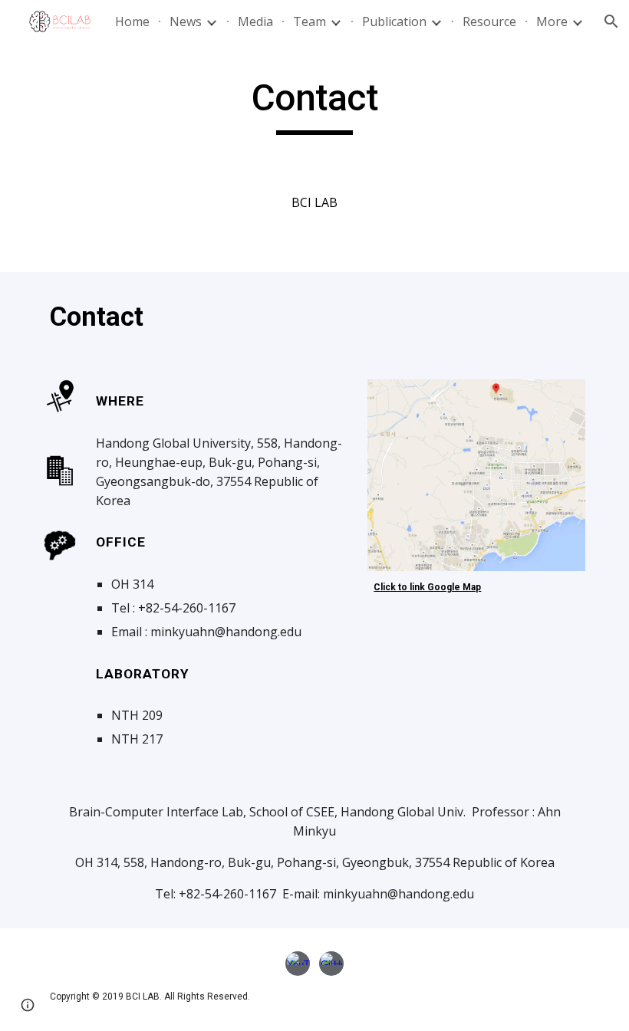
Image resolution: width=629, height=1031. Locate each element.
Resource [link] (489, 21)
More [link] (552, 21)
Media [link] (255, 21)
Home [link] (132, 21)
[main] (315, 105)
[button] (27, 1005)
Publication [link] (394, 21)
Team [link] (309, 21)
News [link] (186, 21)
